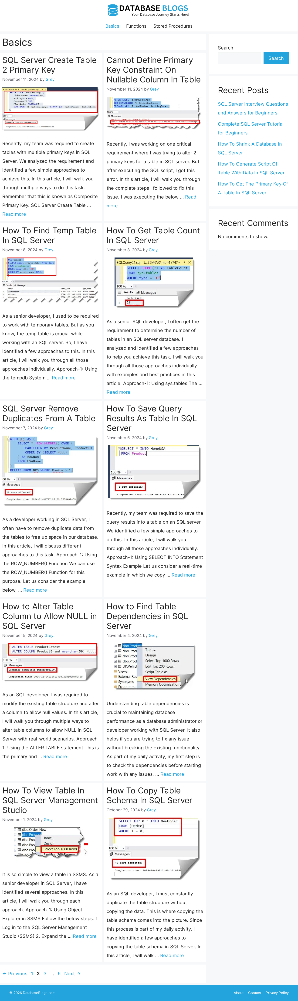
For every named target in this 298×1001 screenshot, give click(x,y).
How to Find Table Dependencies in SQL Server (147, 616)
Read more (14, 214)
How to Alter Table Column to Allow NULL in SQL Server (49, 616)
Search (225, 48)
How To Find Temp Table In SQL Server (49, 235)
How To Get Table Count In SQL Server (153, 235)
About (239, 993)
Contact (254, 993)
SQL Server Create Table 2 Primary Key (49, 65)
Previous (14, 973)
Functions (136, 26)
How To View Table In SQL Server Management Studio (50, 800)
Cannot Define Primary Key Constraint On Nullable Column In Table (154, 69)
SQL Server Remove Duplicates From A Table (48, 413)
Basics (112, 26)
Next (72, 973)
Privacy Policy (277, 993)
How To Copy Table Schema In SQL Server (149, 795)
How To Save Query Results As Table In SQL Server (152, 418)
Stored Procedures (173, 26)
